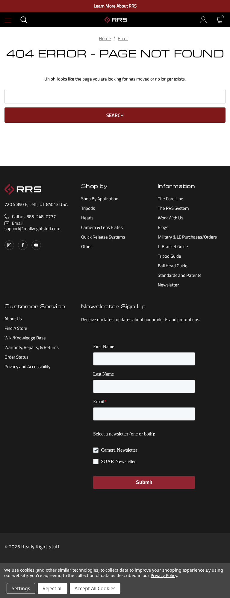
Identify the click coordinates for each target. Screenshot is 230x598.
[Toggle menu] (7, 19)
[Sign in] (203, 19)
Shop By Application (99, 198)
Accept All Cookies (95, 588)
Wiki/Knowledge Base (25, 337)
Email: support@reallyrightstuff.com (32, 226)
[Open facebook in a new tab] (23, 245)
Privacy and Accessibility (27, 366)
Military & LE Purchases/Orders (187, 236)
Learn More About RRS (115, 6)
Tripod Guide (169, 256)
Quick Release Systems (103, 236)
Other (86, 246)
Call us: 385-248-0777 (34, 216)
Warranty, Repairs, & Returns (31, 347)
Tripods (88, 208)
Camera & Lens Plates (102, 227)
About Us (13, 318)
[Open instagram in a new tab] (9, 245)
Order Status (16, 356)
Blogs (163, 227)
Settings (21, 588)
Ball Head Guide (172, 265)
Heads (87, 217)
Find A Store (15, 328)
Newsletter (168, 284)
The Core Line (170, 198)
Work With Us (170, 217)
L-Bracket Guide (173, 246)
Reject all (53, 588)
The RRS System (173, 208)
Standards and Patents (179, 275)
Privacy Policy (164, 575)
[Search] (23, 19)
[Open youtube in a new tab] (36, 245)
